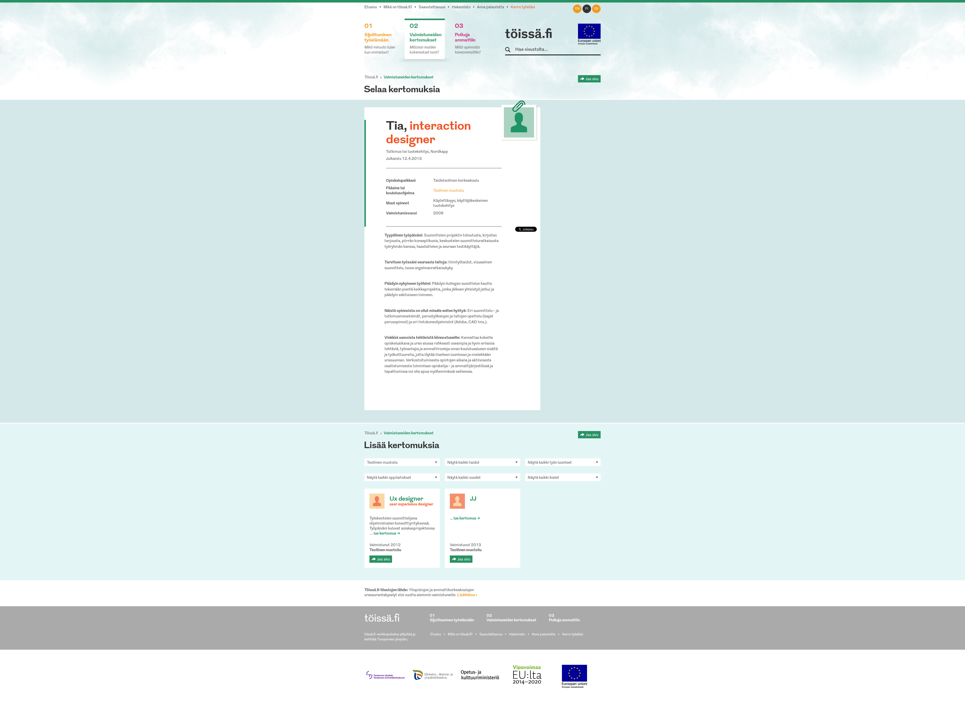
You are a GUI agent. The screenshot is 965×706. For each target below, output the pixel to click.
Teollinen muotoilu (448, 191)
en (577, 8)
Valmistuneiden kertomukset (408, 77)
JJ (473, 499)
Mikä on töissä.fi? (397, 7)
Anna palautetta (490, 7)
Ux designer (406, 499)
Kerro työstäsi (523, 7)
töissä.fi (528, 34)
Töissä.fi (371, 77)
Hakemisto (461, 7)
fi (586, 8)
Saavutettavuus (432, 7)
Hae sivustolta (510, 50)
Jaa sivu (592, 78)
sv (596, 8)
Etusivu (370, 7)
